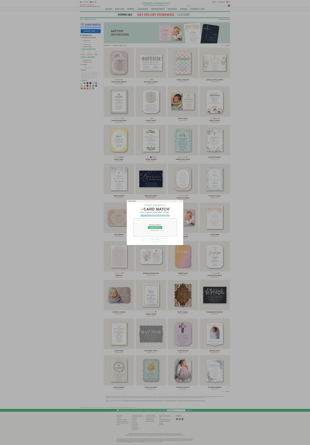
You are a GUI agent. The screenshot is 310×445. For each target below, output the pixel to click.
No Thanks (155, 242)
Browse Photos (155, 227)
